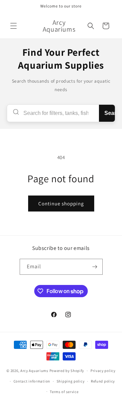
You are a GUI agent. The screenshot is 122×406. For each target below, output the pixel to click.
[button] (13, 25)
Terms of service (64, 391)
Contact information (32, 381)
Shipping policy (71, 381)
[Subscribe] (94, 267)
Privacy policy (103, 370)
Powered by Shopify (66, 370)
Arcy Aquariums (34, 370)
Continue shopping (61, 203)
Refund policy (103, 381)
